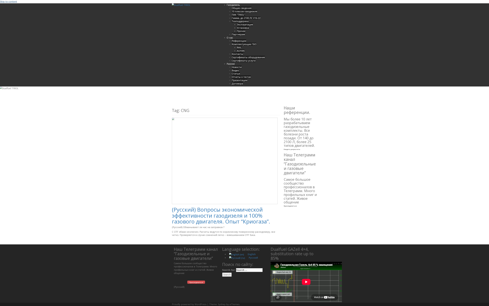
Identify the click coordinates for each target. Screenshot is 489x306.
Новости (237, 67)
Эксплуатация (245, 24)
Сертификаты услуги (243, 60)
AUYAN (240, 50)
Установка (243, 27)
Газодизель (233, 4)
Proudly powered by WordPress (189, 304)
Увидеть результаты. (292, 149)
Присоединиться (290, 206)
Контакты (237, 53)
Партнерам (238, 34)
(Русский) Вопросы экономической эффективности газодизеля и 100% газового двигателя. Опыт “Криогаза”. (221, 215)
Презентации (239, 80)
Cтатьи (236, 73)
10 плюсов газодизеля (244, 11)
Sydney (222, 304)
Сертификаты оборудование (248, 57)
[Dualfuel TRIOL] (181, 4)
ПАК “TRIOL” (238, 14)
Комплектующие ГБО (244, 44)
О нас (230, 37)
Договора (237, 83)
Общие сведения (241, 8)
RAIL (239, 47)
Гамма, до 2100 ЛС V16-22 (246, 18)
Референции (239, 40)
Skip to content (8, 1)
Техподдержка (240, 21)
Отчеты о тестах (241, 76)
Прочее (241, 31)
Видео (235, 70)
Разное (231, 63)
